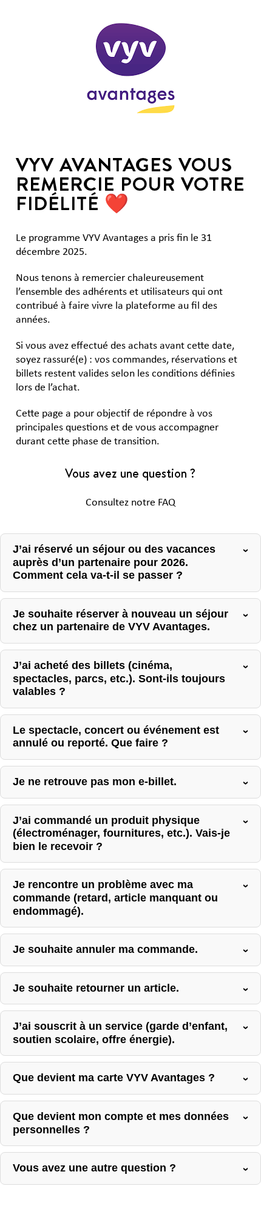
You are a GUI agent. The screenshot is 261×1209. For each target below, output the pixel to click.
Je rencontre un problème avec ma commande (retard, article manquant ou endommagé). (115, 897)
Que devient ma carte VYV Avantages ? (114, 1078)
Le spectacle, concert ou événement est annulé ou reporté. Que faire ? (116, 736)
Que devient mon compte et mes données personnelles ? (121, 1123)
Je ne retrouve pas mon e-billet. (95, 782)
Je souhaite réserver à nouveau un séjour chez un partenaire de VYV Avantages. (120, 620)
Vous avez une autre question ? (94, 1168)
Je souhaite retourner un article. (96, 988)
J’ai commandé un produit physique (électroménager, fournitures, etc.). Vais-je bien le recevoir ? (121, 833)
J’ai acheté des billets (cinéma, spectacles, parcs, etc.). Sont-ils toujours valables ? (119, 678)
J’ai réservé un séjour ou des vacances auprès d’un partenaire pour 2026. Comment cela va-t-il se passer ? (114, 562)
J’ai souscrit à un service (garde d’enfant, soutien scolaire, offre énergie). (120, 1033)
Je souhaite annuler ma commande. (105, 949)
